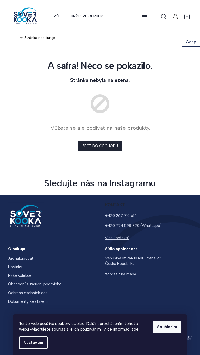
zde (135, 329)
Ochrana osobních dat (27, 293)
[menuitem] (57, 16)
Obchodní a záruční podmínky (34, 284)
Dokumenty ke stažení (28, 301)
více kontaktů (117, 237)
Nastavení (33, 342)
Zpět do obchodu (100, 146)
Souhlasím (167, 326)
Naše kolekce (20, 275)
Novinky (15, 267)
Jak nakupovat (20, 258)
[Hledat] (163, 16)
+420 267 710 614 (121, 215)
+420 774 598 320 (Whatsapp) (133, 225)
